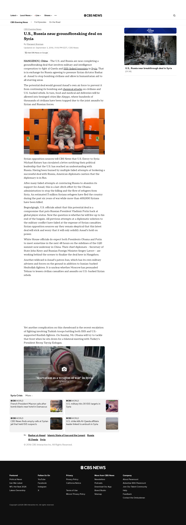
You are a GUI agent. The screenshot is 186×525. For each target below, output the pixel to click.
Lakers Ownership (17, 490)
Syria (94, 68)
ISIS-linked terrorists (76, 68)
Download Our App (103, 487)
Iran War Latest (15, 483)
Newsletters (100, 479)
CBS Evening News (19, 22)
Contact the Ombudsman (134, 498)
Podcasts (98, 483)
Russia (90, 435)
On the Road (54, 22)
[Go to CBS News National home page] (93, 15)
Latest (14, 15)
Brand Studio (100, 490)
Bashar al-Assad (36, 435)
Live (38, 15)
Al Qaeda (33, 439)
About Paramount (130, 479)
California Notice (73, 483)
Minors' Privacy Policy (75, 494)
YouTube (41, 479)
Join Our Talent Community (135, 487)
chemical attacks (72, 89)
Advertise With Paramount (134, 483)
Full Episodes (40, 22)
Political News (15, 479)
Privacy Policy (72, 479)
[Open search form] (174, 15)
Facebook (42, 483)
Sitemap (98, 494)
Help (125, 490)
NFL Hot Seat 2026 (17, 487)
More (28, 395)
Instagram (42, 487)
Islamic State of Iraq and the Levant (66, 435)
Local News (25, 15)
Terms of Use (72, 490)
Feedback (127, 494)
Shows (47, 15)
